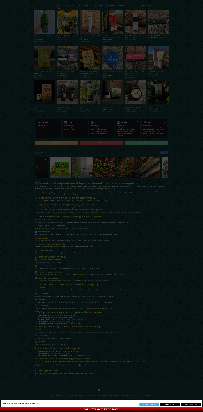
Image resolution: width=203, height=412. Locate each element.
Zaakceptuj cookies (149, 405)
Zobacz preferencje (191, 405)
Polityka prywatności (7, 409)
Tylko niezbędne (170, 405)
